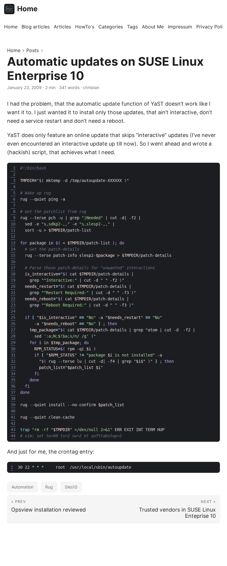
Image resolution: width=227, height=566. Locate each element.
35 (13, 380)
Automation (22, 486)
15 (13, 255)
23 (13, 305)
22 (13, 298)
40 (13, 411)
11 (13, 230)
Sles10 (71, 486)
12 (13, 236)
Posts (32, 50)
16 (13, 261)
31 (13, 355)
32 (13, 361)
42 (13, 423)
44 (13, 435)
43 (13, 429)
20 (13, 286)
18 (13, 274)
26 (13, 323)
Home (27, 8)
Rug (49, 486)
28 (13, 336)
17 (13, 267)
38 (13, 398)
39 (13, 404)
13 (13, 243)
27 (13, 330)
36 (13, 386)
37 (13, 392)
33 (13, 367)
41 (13, 417)
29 (13, 342)
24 (13, 311)
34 (13, 373)
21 (13, 292)
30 (13, 348)
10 (13, 224)
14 (13, 249)
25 (13, 317)
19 (13, 280)
